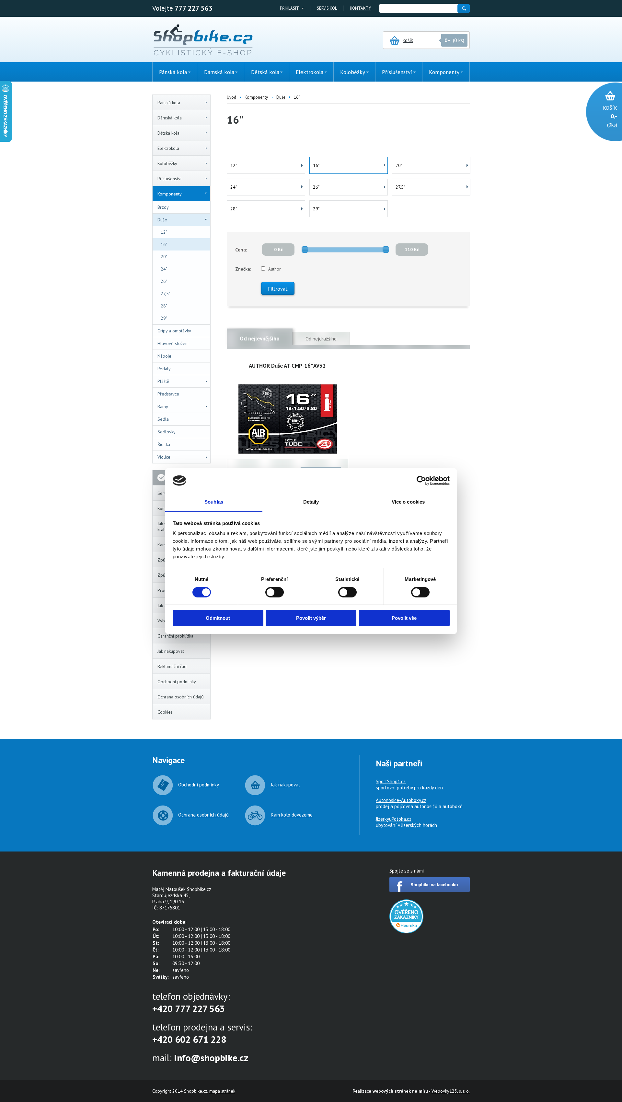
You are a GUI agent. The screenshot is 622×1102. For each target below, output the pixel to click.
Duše (162, 220)
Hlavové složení (173, 343)
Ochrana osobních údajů (180, 697)
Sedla (163, 419)
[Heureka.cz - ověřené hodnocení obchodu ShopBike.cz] (406, 932)
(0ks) (610, 116)
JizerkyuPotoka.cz (393, 819)
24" (164, 269)
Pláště (163, 381)
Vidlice (163, 457)
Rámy (162, 406)
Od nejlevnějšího (260, 338)
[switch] (274, 592)
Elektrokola (168, 148)
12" (164, 232)
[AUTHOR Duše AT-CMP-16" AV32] (287, 419)
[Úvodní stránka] (203, 40)
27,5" (165, 293)
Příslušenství (169, 179)
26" (164, 281)
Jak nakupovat (170, 651)
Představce (168, 394)
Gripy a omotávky (174, 331)
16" (164, 244)
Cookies (165, 712)
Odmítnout (218, 618)
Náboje (164, 356)
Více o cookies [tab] (408, 502)
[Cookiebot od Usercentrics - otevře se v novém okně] (421, 480)
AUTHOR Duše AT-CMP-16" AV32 (287, 365)
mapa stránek (222, 1091)
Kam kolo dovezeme (292, 815)
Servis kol (327, 8)
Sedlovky (166, 432)
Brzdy (163, 207)
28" (164, 306)
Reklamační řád (172, 666)
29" (164, 318)
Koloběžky (167, 163)
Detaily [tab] (311, 502)
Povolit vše (404, 618)
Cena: (241, 250)
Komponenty (169, 194)
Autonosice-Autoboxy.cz (401, 800)
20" (164, 257)
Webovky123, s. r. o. (451, 1091)
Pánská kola (168, 103)
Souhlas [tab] (213, 502)
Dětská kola (168, 133)
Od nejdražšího (321, 339)
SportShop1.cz (391, 781)
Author (274, 269)
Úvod (231, 97)
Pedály (164, 369)
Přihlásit (289, 8)
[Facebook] (429, 890)
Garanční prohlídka (175, 636)
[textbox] (418, 8)
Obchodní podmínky (176, 682)
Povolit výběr (311, 618)
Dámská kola (169, 118)
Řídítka (163, 444)
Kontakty (360, 8)
